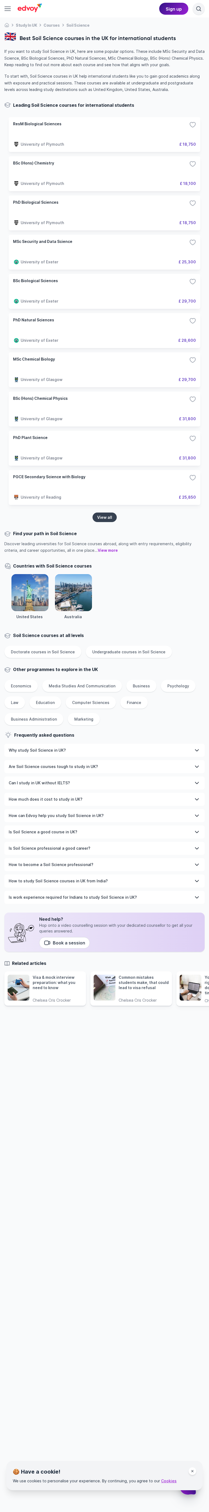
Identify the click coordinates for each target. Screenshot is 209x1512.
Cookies (169, 1481)
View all (104, 517)
